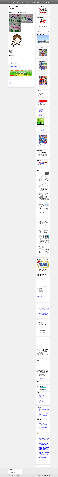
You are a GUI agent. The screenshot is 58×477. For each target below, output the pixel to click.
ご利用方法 (13, 2)
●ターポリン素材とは (43, 129)
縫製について (40, 111)
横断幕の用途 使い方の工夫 (13, 86)
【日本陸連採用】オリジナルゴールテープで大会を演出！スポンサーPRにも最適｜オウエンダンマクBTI (44, 316)
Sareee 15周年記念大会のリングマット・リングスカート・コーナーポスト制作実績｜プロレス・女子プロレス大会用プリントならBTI (44, 175)
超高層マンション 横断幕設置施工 (43, 415)
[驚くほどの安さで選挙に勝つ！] (43, 23)
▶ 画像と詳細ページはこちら (43, 378)
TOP (9, 2)
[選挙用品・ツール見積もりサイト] (43, 297)
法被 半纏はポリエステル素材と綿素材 (43, 411)
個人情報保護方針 (41, 429)
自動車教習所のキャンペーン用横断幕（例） (29, 86)
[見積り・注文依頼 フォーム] (43, 388)
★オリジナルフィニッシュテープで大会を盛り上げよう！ (16, 66)
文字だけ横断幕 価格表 (41, 423)
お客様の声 (33, 2)
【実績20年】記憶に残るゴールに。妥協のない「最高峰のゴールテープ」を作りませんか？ (44, 309)
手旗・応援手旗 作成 (41, 395)
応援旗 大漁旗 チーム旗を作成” (43, 84)
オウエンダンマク (40, 433)
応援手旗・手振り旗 (43, 69)
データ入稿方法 (40, 115)
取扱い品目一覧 (28, 2)
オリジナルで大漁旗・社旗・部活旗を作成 (43, 424)
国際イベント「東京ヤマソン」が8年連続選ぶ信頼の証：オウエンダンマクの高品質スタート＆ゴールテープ (44, 248)
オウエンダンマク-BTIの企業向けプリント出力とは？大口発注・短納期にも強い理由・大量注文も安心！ (44, 312)
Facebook (45, 475)
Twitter (39, 461)
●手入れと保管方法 (43, 131)
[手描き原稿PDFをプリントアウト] (40, 125)
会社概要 (38, 2)
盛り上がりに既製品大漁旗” (43, 92)
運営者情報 (40, 460)
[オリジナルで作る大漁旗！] (43, 83)
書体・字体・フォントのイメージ (42, 114)
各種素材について (41, 110)
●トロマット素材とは (43, 130)
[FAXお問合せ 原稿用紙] (43, 389)
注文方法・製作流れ (41, 109)
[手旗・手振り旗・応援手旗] (43, 68)
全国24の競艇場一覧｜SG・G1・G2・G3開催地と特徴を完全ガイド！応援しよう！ (44, 227)
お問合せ (47, 2)
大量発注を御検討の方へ (41, 408)
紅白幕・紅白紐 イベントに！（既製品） (43, 413)
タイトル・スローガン (20, 2)
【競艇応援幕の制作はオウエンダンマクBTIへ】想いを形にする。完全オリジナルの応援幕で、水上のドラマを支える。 (44, 237)
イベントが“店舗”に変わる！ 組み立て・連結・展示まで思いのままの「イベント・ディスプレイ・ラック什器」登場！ (44, 457)
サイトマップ (42, 2)
